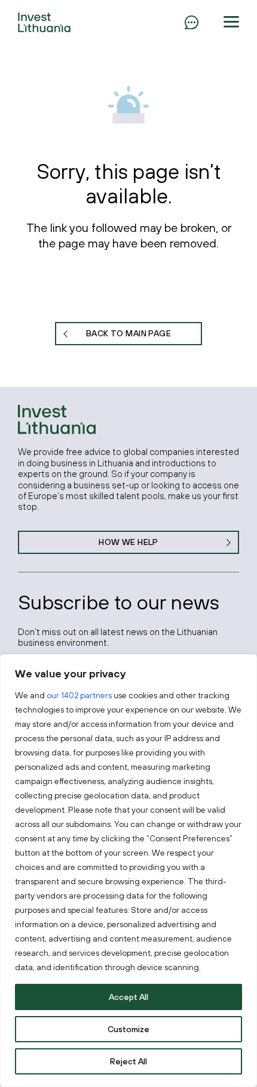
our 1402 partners (79, 695)
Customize (128, 1029)
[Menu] (191, 22)
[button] (231, 22)
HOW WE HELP (128, 542)
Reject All (128, 1061)
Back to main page (128, 333)
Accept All (128, 997)
